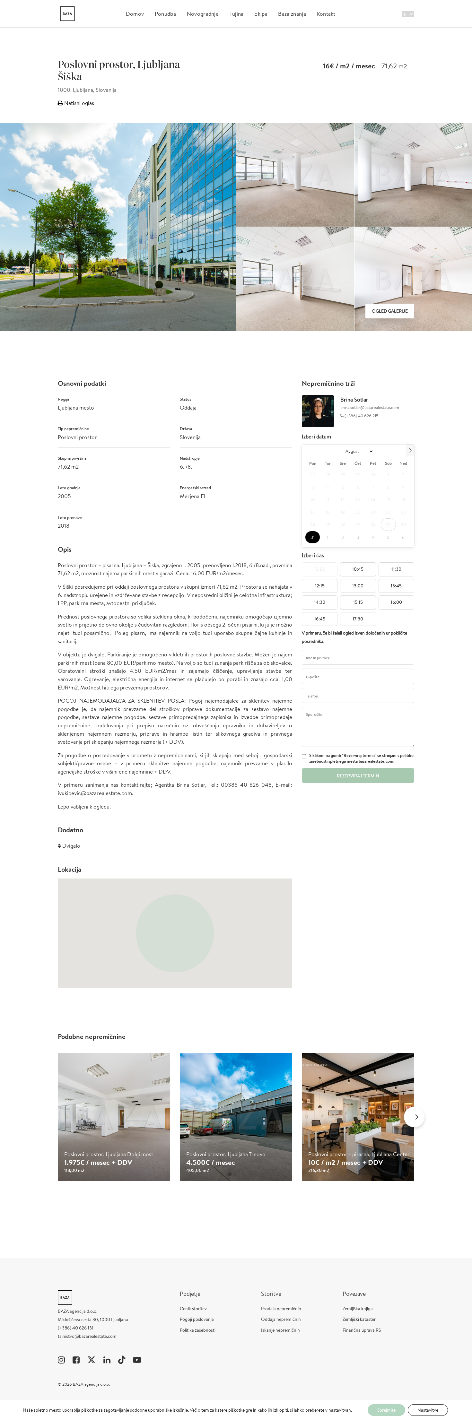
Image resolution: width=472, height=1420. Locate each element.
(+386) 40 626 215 (361, 416)
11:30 (396, 569)
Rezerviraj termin (358, 776)
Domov (135, 14)
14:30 (319, 602)
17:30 (358, 619)
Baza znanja (292, 14)
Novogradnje (203, 14)
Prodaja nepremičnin (281, 1308)
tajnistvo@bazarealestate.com (87, 1336)
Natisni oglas (78, 103)
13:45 (396, 586)
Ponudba (165, 14)
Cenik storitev (193, 1308)
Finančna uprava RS (362, 1330)
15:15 (358, 602)
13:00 (357, 586)
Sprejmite (386, 1410)
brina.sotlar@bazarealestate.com (369, 407)
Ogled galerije (390, 311)
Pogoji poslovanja (197, 1319)
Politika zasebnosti (197, 1330)
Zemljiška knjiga (358, 1308)
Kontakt (326, 14)
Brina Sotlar (354, 399)
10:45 (357, 569)
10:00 (320, 569)
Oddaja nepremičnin (281, 1319)
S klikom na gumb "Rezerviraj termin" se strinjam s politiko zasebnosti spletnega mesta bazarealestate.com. (361, 758)
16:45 (319, 619)
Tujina (237, 14)
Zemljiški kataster (359, 1319)
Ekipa (260, 14)
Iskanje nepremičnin (280, 1330)
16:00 (396, 602)
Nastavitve (427, 1410)
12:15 (320, 586)
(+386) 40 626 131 (75, 1328)
